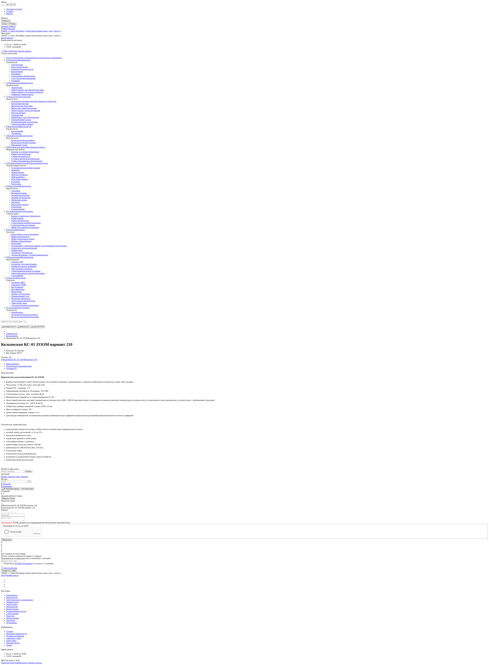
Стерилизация (12, 614)
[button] (31, 31)
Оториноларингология (16, 611)
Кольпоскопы (12, 336)
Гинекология (11, 333)
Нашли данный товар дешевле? (14, 477)
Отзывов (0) (11, 368)
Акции (9, 645)
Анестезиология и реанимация (19, 600)
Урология (10, 616)
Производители (13, 643)
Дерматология (12, 602)
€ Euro (4, 24)
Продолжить (7, 540)
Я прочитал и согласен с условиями (28, 563)
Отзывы (9, 11)
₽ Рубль (12, 24)
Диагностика (11, 604)
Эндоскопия (11, 623)
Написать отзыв (8, 498)
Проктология (12, 597)
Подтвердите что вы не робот (16, 526)
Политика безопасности (16, 634)
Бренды (9, 14)
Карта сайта (11, 641)
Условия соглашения (23, 563)
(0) (10, 357)
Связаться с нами (9, 571)
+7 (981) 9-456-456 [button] (9, 568)
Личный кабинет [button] (8, 26)
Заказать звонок (24, 51)
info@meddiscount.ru (9, 575)
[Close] (2, 503)
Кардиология (12, 607)
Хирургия (10, 620)
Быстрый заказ (27, 489)
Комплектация (12, 364)
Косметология (12, 609)
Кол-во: (4, 479)
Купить (28, 471)
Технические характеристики (19, 366)
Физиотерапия (12, 618)
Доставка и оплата (14, 9)
